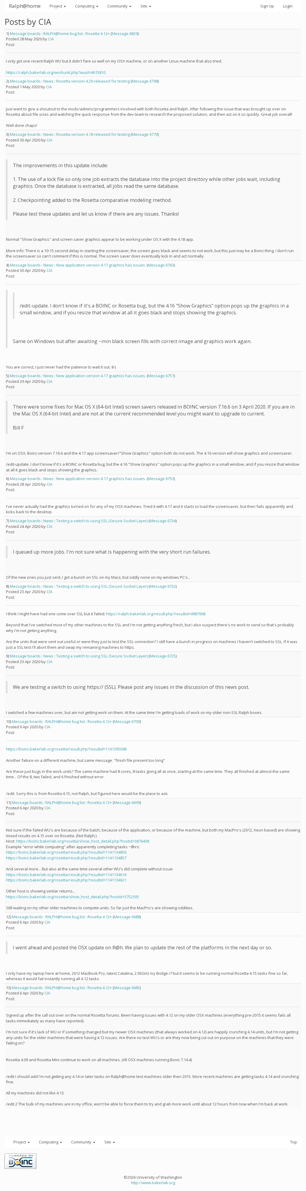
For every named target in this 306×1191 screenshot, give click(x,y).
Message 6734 (163, 520)
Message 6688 (127, 916)
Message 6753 (161, 478)
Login (288, 6)
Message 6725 (163, 656)
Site (144, 6)
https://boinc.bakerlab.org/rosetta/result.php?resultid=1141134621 (66, 880)
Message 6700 (127, 721)
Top (293, 1142)
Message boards (25, 33)
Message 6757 (161, 375)
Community (117, 6)
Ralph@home (25, 5)
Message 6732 (163, 586)
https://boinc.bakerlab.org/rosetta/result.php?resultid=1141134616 (66, 874)
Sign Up (267, 6)
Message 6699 (127, 802)
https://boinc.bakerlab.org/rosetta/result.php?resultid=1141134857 (66, 857)
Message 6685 (127, 987)
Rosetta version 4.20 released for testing (93, 81)
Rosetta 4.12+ (97, 33)
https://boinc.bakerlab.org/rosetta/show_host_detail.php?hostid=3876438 (82, 841)
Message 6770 (145, 134)
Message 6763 (161, 265)
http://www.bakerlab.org (153, 1182)
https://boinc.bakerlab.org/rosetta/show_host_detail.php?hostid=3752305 (72, 896)
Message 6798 (145, 81)
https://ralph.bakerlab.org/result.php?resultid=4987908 (155, 613)
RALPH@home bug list (63, 33)
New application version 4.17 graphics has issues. (101, 265)
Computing (85, 6)
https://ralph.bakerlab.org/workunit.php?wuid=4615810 (55, 72)
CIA (51, 39)
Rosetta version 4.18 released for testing (93, 134)
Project (56, 6)
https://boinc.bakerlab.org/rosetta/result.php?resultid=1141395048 (66, 749)
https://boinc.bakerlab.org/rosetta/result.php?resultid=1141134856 (66, 852)
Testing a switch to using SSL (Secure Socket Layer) (102, 520)
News (48, 81)
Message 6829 (125, 33)
